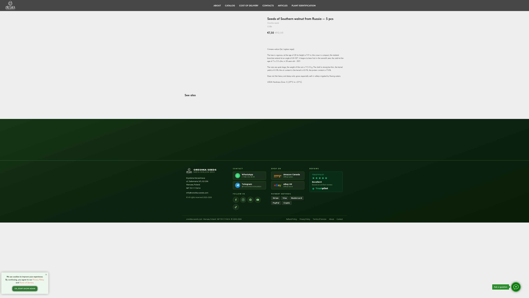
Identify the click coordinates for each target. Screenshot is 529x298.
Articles (283, 5)
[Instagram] (243, 200)
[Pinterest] (250, 200)
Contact (340, 219)
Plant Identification (304, 5)
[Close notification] (46, 274)
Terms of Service (319, 219)
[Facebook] (236, 200)
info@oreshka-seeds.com (197, 192)
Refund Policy (291, 219)
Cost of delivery (248, 5)
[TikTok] (236, 207)
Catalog (230, 5)
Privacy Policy (305, 219)
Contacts (268, 5)
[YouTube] (258, 200)
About (217, 5)
